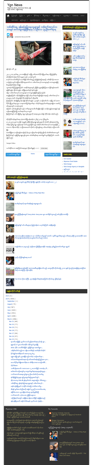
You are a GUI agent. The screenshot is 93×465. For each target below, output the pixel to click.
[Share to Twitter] (8, 34)
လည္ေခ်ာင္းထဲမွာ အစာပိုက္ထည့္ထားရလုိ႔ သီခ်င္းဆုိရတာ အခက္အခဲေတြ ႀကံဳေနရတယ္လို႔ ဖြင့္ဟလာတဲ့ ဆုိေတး (25, 439)
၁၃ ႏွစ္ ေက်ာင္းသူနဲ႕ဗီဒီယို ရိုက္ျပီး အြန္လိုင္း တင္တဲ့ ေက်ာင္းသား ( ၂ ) (79, 36)
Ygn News (14, 5)
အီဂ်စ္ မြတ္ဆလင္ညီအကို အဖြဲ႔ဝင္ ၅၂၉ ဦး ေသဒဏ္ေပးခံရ (28, 389)
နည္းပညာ (67, 169)
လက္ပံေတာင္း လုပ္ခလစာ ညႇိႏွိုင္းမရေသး (23, 395)
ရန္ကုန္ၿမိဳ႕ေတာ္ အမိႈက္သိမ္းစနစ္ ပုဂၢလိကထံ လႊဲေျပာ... (27, 401)
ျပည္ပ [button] (22, 16)
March (9, 319)
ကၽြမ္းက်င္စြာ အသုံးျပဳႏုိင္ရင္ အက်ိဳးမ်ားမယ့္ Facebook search (66, 416)
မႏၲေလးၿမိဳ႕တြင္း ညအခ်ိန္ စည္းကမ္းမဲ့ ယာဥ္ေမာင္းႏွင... (27, 357)
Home (33, 154)
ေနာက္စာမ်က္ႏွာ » (52, 154)
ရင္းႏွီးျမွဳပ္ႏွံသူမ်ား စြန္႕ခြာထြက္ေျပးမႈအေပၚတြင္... (25, 378)
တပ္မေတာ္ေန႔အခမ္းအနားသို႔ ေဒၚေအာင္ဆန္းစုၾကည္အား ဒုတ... (30, 360)
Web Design (68, 164)
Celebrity (75, 16)
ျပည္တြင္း (14, 16)
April (9, 316)
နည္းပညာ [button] (23, 20)
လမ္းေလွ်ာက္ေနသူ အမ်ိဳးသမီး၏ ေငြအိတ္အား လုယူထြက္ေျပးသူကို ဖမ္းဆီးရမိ (79, 134)
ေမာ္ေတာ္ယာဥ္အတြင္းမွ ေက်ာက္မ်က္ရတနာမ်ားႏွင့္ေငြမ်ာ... (28, 372)
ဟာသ (82, 16)
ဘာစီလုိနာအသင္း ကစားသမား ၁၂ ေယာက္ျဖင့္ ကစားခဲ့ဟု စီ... (29, 369)
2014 (7, 299)
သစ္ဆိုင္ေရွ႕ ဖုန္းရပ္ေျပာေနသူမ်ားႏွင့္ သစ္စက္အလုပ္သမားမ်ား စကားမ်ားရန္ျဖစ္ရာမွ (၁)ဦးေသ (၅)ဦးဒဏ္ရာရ (32, 28)
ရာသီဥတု (45, 20)
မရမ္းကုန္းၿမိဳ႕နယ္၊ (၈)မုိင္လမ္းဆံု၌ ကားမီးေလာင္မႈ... (26, 386)
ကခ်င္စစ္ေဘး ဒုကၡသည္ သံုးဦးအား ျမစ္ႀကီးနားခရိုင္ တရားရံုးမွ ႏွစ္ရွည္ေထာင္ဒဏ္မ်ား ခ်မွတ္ (42, 247)
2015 (7, 296)
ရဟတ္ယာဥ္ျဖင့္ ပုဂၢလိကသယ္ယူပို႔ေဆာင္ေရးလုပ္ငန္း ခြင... (28, 342)
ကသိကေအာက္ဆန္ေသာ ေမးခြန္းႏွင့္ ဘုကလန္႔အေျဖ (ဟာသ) (79, 121)
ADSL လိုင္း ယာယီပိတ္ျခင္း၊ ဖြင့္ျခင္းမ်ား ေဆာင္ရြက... (27, 348)
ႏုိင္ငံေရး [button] (36, 16)
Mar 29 (11, 327)
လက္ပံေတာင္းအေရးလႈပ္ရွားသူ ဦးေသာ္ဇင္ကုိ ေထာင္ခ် (27, 374)
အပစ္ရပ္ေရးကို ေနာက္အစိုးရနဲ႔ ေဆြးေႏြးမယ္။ (79, 144)
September (11, 301)
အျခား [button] (52, 20)
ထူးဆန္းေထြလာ (35, 20)
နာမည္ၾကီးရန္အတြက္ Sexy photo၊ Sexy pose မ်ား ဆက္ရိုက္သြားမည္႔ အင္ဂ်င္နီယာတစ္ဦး (75, 110)
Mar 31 (11, 322)
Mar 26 (11, 336)
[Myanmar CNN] (8, 15)
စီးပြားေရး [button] (46, 16)
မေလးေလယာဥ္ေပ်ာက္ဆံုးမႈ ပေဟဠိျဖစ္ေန (79, 68)
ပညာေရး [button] (66, 16)
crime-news (44, 148)
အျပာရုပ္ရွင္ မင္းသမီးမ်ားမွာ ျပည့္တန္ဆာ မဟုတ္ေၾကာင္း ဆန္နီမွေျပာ (79, 47)
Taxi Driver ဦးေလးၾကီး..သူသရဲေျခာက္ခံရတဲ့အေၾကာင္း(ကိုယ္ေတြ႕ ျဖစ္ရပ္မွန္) (38, 279)
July (8, 307)
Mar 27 (11, 333)
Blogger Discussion (58, 420)
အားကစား (15, 20)
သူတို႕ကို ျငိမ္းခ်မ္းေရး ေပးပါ (23, 258)
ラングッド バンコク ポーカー (74, 172)
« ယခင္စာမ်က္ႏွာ (13, 154)
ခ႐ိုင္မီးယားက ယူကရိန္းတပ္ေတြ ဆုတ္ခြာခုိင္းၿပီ (25, 392)
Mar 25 (11, 339)
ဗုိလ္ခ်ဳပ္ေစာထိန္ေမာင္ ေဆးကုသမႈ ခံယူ (22, 354)
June (9, 310)
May (9, 313)
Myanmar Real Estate (70, 162)
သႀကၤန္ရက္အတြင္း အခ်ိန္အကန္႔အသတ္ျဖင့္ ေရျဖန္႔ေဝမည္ (28, 398)
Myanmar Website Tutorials (61, 413)
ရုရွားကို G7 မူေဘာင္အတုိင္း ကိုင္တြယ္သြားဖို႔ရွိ (24, 345)
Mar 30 (11, 325)
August (9, 304)
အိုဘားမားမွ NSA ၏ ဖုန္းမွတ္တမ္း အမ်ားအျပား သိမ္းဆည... (29, 380)
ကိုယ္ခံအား (14, 366)
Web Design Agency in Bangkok (74, 167)
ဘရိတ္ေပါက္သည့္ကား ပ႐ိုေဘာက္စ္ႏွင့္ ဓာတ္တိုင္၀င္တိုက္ (28, 351)
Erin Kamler (67, 159)
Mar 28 (11, 331)
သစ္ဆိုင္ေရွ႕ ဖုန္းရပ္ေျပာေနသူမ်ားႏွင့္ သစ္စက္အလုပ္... (27, 383)
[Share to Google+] (11, 34)
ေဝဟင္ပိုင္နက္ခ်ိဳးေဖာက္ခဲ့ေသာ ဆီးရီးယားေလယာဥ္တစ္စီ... (28, 363)
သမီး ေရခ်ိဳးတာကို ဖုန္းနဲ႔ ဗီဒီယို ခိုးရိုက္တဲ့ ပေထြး (79, 58)
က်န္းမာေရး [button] (56, 16)
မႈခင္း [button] (29, 16)
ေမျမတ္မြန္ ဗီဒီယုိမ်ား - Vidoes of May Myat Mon (79, 81)
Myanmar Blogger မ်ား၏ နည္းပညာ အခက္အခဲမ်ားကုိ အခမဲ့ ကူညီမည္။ (67, 423)
